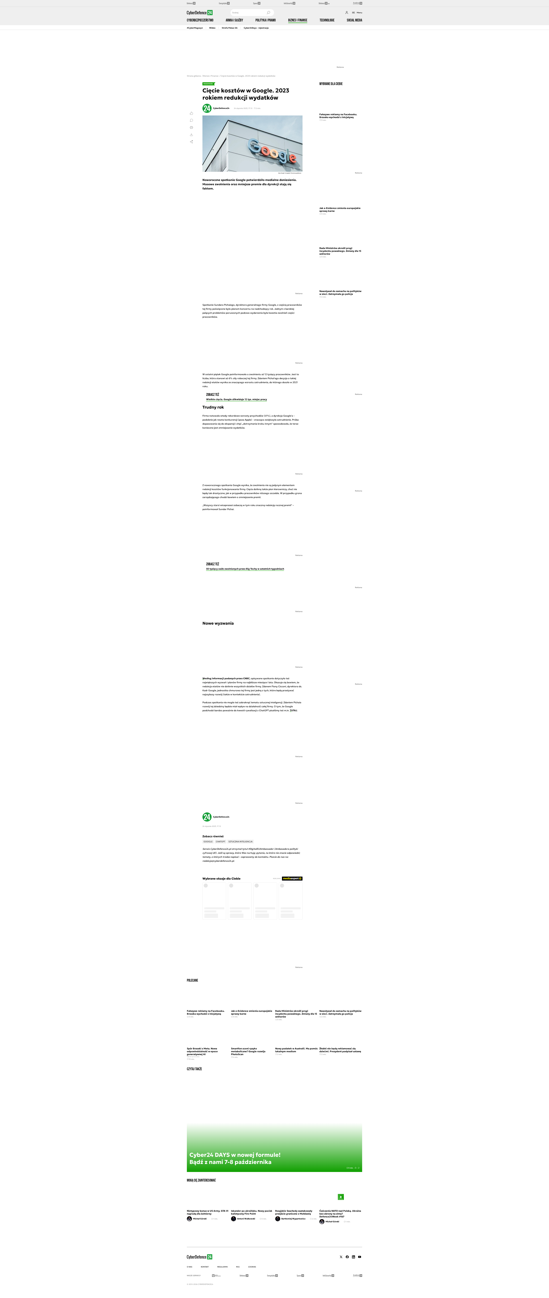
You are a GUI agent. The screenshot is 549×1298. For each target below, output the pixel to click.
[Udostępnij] (191, 141)
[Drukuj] (191, 127)
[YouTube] (359, 1257)
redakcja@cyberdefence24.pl (218, 860)
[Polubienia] (191, 113)
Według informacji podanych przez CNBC (226, 678)
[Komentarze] (191, 120)
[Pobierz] (191, 134)
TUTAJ (293, 710)
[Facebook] (347, 1257)
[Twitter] (341, 1257)
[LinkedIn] (353, 1257)
